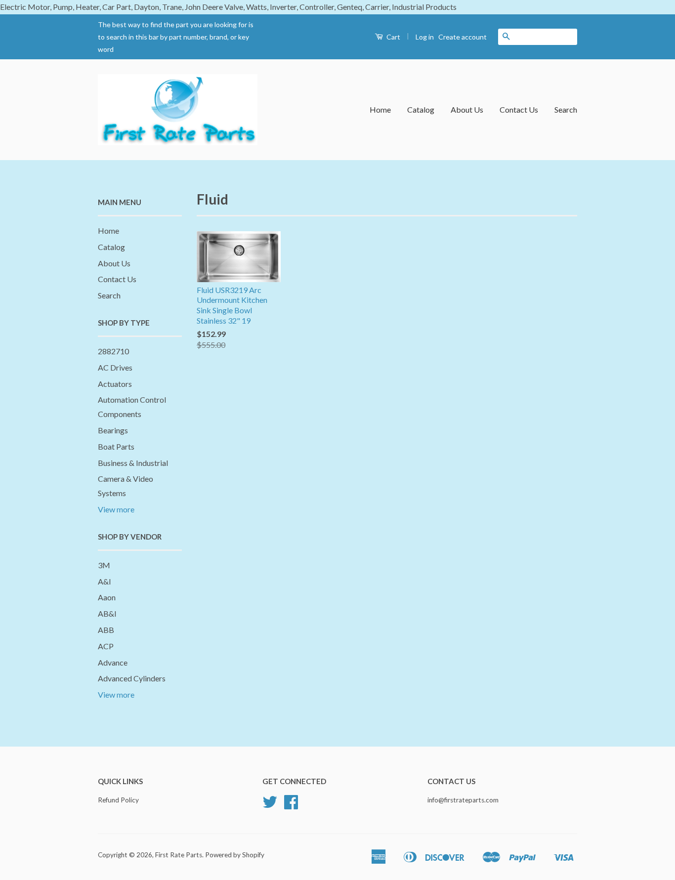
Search (565, 109)
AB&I (107, 613)
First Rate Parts (178, 855)
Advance (112, 662)
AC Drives (115, 367)
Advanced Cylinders (132, 678)
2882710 (113, 351)
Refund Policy (118, 800)
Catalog (420, 109)
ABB (106, 629)
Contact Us (519, 109)
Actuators (115, 383)
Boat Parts (116, 446)
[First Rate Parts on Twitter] (269, 805)
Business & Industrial (133, 462)
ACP (106, 646)
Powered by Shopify (234, 855)
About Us (467, 109)
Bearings (113, 430)
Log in (425, 37)
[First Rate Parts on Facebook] (291, 805)
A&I (104, 581)
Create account (462, 37)
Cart (392, 37)
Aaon (107, 597)
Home (380, 109)
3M (104, 565)
